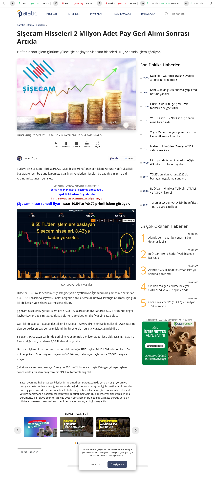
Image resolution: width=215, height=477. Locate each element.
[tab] (75, 443)
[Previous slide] (3, 3)
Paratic (21, 25)
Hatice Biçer (30, 158)
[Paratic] (27, 14)
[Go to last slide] (18, 430)
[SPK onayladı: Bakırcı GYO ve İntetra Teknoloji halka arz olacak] (76, 427)
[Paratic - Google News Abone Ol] (122, 159)
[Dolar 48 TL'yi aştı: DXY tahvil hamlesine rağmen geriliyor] (40, 427)
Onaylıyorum (117, 464)
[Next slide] (211, 3)
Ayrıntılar (95, 464)
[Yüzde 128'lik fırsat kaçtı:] (113, 427)
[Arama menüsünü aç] (166, 14)
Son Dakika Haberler (160, 64)
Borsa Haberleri (36, 25)
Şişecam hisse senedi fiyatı (39, 203)
